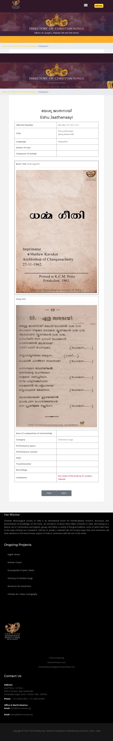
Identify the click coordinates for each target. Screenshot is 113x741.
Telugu (68, 87)
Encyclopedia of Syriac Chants (20, 570)
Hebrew (63, 87)
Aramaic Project (14, 562)
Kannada (78, 87)
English (33, 39)
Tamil (73, 87)
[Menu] (86, 5)
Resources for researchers (19, 586)
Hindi (50, 39)
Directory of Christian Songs (20, 578)
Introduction (12, 39)
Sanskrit (88, 39)
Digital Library (13, 554)
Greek (105, 39)
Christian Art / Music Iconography (22, 594)
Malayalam (68, 39)
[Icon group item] (6, 720)
